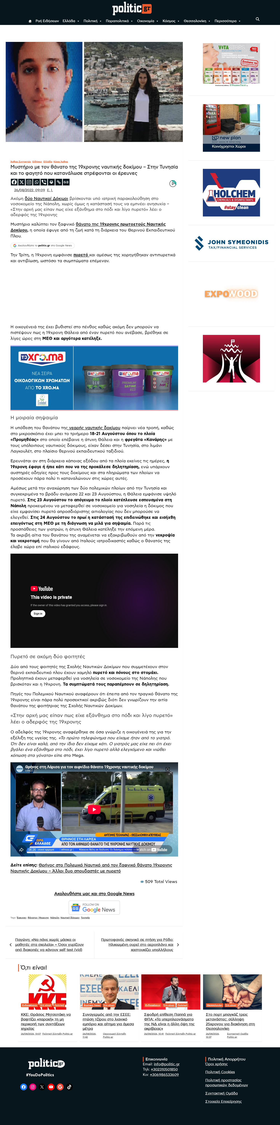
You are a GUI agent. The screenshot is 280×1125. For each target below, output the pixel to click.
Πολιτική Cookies (220, 1072)
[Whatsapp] (36, 182)
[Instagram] (29, 182)
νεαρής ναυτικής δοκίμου (94, 428)
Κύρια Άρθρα (61, 161)
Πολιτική (91, 21)
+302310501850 (164, 1069)
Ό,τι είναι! (45, 1005)
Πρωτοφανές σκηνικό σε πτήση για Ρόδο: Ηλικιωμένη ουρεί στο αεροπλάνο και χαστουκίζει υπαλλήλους (137, 945)
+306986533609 (164, 1075)
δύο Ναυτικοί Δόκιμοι (46, 198)
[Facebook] (14, 182)
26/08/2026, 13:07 (31, 1034)
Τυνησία (85, 918)
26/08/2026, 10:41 (154, 1034)
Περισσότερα (226, 21)
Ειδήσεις (37, 161)
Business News (92, 1005)
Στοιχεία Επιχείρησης (223, 1101)
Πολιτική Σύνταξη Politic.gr (57, 1034)
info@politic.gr (167, 1064)
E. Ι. (50, 190)
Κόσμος (169, 21)
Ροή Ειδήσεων (47, 21)
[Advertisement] (94, 294)
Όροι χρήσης (216, 1064)
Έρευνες (21, 918)
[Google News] (66, 182)
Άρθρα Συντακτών (20, 161)
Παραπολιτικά (117, 21)
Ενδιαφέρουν (29, 1005)
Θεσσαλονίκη (195, 21)
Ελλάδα (69, 21)
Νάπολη (54, 918)
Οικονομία (145, 21)
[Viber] (44, 182)
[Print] (51, 182)
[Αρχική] (30, 21)
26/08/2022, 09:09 (29, 190)
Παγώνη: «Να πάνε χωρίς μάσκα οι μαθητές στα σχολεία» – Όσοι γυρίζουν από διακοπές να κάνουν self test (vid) (49, 945)
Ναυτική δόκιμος (70, 918)
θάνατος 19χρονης (38, 918)
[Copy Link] (58, 182)
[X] (21, 182)
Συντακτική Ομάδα (221, 1093)
